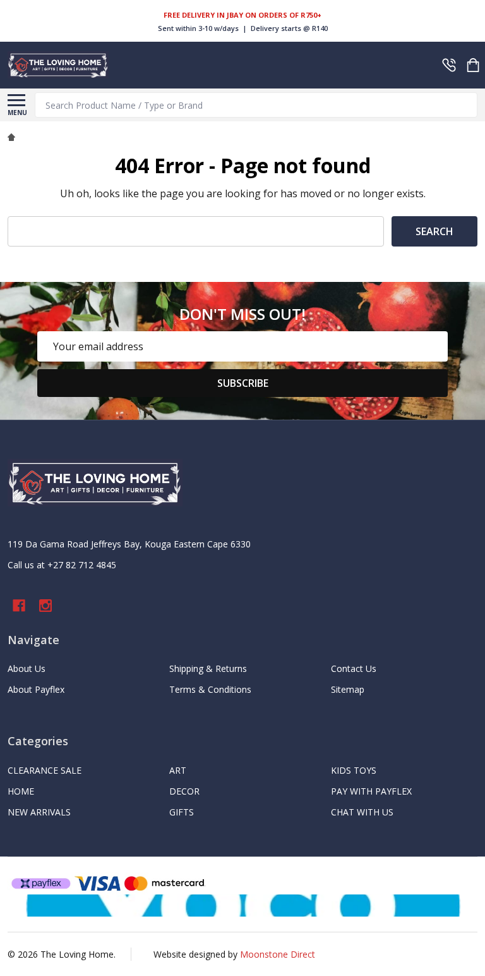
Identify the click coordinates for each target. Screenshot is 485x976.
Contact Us (353, 668)
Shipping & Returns (208, 668)
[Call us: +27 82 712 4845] (449, 65)
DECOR (184, 791)
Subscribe (242, 383)
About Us (26, 668)
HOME (21, 791)
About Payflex (36, 689)
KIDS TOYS (353, 770)
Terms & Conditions (210, 689)
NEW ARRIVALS (39, 812)
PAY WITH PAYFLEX (371, 791)
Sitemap (347, 689)
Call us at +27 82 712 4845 (62, 565)
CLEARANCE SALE (44, 770)
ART (177, 770)
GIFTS (181, 812)
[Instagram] (45, 605)
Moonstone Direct (277, 954)
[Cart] (473, 65)
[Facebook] (19, 605)
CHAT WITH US (362, 812)
